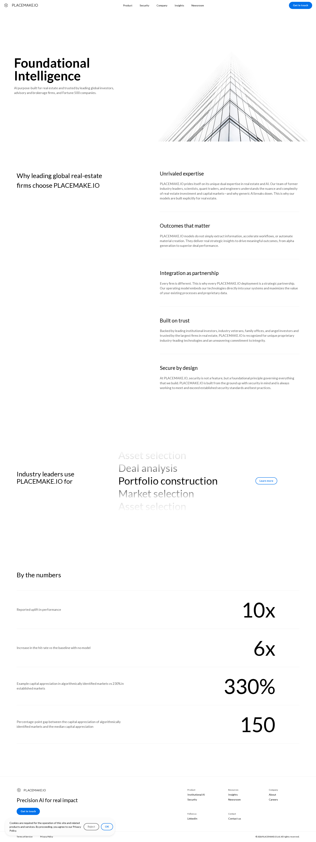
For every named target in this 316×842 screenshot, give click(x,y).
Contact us (234, 818)
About (272, 794)
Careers (273, 799)
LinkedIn (192, 818)
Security (192, 799)
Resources (233, 790)
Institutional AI (196, 794)
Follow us (192, 814)
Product (191, 790)
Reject (91, 826)
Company (273, 790)
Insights (233, 794)
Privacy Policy (46, 836)
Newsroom (234, 799)
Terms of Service (25, 836)
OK (107, 826)
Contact (232, 814)
